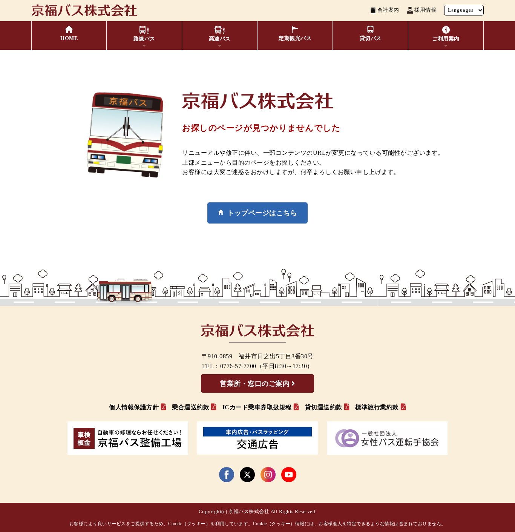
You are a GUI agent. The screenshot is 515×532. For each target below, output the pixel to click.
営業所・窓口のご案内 (255, 383)
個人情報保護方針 (134, 407)
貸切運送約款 (323, 407)
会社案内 (388, 10)
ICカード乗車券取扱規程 (257, 407)
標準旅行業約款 (377, 407)
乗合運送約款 (190, 407)
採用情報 (425, 10)
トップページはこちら (262, 213)
